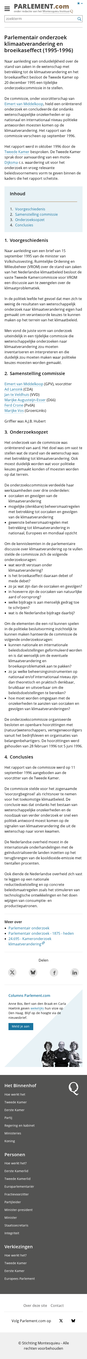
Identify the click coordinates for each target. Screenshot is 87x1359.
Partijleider (12, 1202)
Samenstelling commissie (36, 214)
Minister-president (18, 1210)
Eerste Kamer (14, 1110)
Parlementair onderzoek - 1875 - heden (41, 933)
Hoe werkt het (14, 1094)
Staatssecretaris (16, 1225)
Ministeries (12, 1133)
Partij (8, 1118)
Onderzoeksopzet (30, 219)
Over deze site (35, 1305)
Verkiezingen (18, 1246)
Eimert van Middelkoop (23, 103)
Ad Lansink (13, 389)
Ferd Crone (13, 405)
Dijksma (11, 162)
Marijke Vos (14, 410)
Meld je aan (20, 1026)
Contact (57, 1305)
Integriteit (11, 1233)
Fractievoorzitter (16, 1194)
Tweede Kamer (16, 151)
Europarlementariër (19, 1186)
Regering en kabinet (19, 1125)
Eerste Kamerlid (16, 1171)
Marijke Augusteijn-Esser (25, 399)
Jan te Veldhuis (16, 394)
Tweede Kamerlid (17, 1179)
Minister (10, 1217)
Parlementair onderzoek (28, 928)
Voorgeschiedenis (30, 209)
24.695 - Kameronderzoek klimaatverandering (29, 941)
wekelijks (37, 1008)
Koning (9, 1141)
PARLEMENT (41, 6)
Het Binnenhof (20, 1085)
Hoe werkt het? (15, 1163)
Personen (14, 1154)
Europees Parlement (19, 1278)
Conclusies (24, 225)
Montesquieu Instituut (56, 11)
